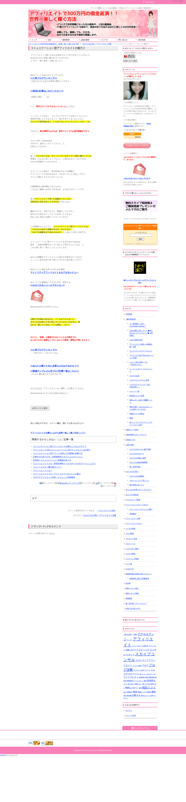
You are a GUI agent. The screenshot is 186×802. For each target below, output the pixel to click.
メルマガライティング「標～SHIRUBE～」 (140, 386)
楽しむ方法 (146, 684)
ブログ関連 (130, 534)
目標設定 (129, 692)
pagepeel (3, 755)
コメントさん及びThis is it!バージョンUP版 (141, 356)
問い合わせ (123, 40)
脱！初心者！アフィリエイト (136, 603)
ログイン (129, 710)
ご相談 (135, 634)
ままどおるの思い (88, 44)
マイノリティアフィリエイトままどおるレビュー (54, 272)
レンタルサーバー (150, 674)
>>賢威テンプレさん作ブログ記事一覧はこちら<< (54, 371)
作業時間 (142, 677)
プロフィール (130, 544)
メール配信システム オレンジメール (144, 243)
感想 (145, 680)
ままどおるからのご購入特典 (140, 449)
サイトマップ (150, 2)
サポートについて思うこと (139, 480)
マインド (147, 670)
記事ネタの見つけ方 (133, 608)
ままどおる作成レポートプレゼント (139, 490)
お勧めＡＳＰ (130, 440)
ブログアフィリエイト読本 (139, 380)
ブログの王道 (134, 376)
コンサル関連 (130, 529)
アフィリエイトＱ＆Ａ (134, 523)
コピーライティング (139, 649)
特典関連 (129, 598)
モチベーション (135, 674)
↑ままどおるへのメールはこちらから (136, 178)
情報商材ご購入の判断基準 (139, 579)
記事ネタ (136, 695)
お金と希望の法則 (136, 340)
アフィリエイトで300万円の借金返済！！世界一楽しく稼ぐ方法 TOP (53, 44)
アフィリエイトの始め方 (140, 646)
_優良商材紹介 (131, 319)
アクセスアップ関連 (133, 500)
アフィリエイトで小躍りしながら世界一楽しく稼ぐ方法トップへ (58, 433)
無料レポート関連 (132, 593)
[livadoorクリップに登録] (97, 483)
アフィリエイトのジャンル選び (140, 509)
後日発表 (142, 40)
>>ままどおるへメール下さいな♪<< (47, 285)
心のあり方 (130, 569)
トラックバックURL (106, 510)
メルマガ (104, 40)
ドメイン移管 (136, 665)
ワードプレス (129, 677)
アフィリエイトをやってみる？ (137, 505)
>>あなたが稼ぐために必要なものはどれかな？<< (54, 366)
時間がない (138, 684)
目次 (49, 40)
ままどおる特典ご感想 (137, 458)
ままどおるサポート (136, 454)
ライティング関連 (132, 559)
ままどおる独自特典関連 (138, 462)
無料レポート (131, 687)
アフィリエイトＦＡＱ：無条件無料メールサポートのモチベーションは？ (64, 463)
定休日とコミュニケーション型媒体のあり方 (52, 460)
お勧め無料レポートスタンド (136, 435)
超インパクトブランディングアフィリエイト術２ (140, 423)
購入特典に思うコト (136, 485)
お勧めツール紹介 (132, 430)
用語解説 (132, 514)
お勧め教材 (85, 40)
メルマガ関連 (130, 554)
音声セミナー (145, 695)
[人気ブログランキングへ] (129, 57)
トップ (34, 40)
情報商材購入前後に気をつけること (139, 574)
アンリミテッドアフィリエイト (140, 351)
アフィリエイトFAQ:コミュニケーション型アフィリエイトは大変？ (62, 450)
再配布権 (152, 677)
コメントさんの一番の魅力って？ (47, 467)
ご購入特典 (130, 445)
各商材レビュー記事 (136, 396)
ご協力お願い (127, 634)
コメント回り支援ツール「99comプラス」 (138, 363)
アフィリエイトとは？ (42, 470)
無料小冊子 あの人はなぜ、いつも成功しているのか (140, 408)
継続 (154, 691)
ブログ (145, 665)
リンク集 (129, 564)
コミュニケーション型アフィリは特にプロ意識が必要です (58, 453)
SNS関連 (129, 314)
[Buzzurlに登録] (69, 483)
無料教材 (66, 40)
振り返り (131, 684)
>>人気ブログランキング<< (43, 78)
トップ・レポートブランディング (140, 370)
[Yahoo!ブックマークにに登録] (115, 483)
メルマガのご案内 (132, 549)
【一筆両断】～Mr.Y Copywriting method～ (137, 325)
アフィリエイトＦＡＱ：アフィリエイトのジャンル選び (57, 474)
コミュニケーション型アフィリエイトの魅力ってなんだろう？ (59, 446)
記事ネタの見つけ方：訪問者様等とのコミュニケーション (58, 457)
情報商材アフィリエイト (135, 680)
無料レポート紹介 (132, 588)
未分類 (128, 583)
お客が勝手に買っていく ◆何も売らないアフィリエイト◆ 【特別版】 (141, 333)
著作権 (129, 695)
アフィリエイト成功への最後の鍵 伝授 (140, 345)
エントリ (131, 715)
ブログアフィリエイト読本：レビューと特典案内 (54, 477)
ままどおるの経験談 (136, 476)
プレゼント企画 (131, 539)
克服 (146, 677)
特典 (140, 688)
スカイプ (130, 654)
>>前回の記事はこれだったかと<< (47, 91)
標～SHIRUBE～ (135, 467)
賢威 (131, 418)
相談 (135, 691)
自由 (124, 695)
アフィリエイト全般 (104, 44)
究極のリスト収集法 (136, 414)
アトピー (129, 640)
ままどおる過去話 (132, 495)
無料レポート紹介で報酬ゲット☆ (140, 401)
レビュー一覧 (134, 391)
